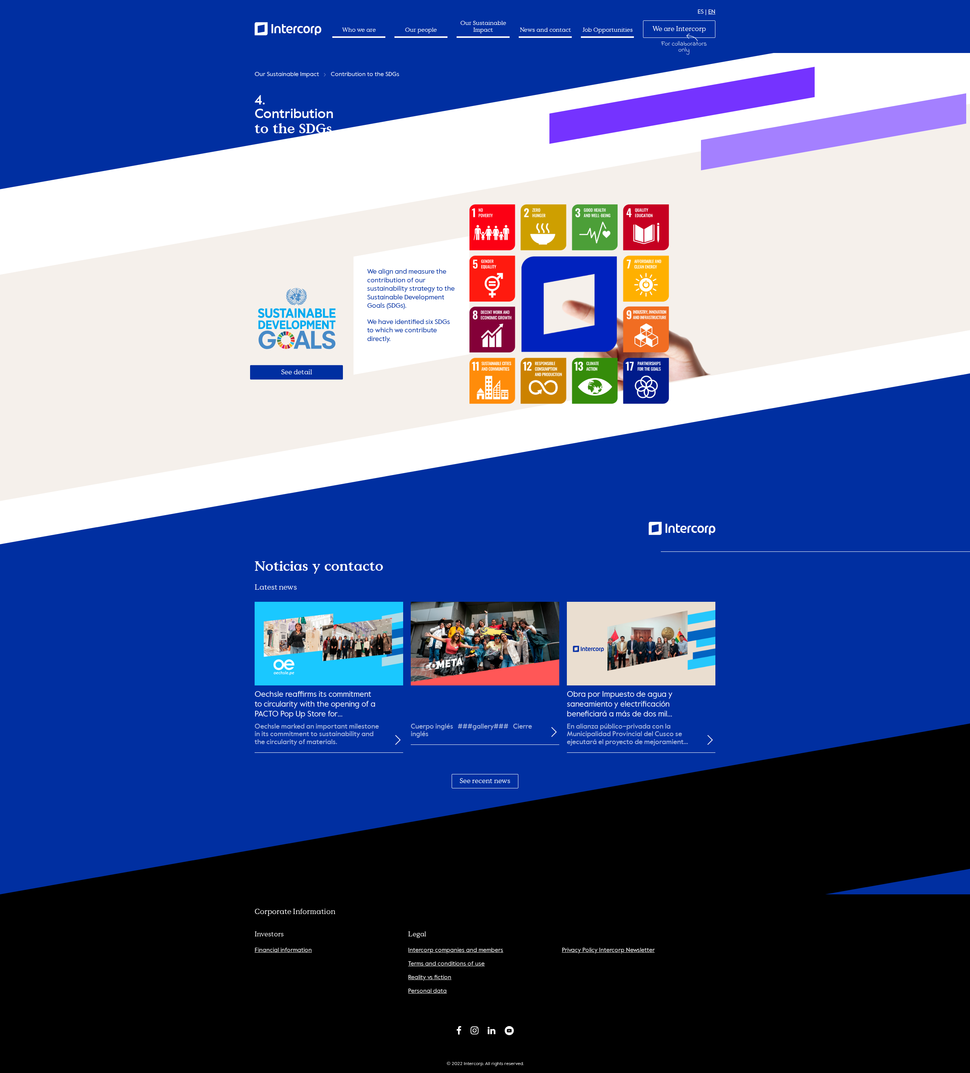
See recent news (485, 781)
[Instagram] (475, 1032)
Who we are (359, 30)
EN (711, 12)
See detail (296, 372)
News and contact (545, 30)
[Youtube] (509, 1032)
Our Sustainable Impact (483, 27)
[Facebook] (459, 1032)
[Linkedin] (492, 1032)
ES (701, 12)
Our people (421, 30)
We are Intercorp (679, 29)
